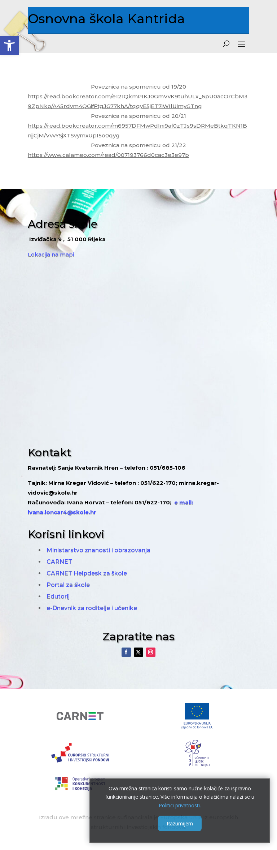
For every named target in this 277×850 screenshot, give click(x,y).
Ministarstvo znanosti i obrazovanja (98, 550)
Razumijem (180, 823)
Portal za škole (68, 584)
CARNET (59, 561)
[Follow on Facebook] (126, 652)
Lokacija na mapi (51, 254)
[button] (9, 45)
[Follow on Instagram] (150, 652)
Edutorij (58, 596)
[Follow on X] (138, 652)
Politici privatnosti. (180, 805)
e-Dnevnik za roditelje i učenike (92, 608)
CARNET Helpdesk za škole (87, 573)
